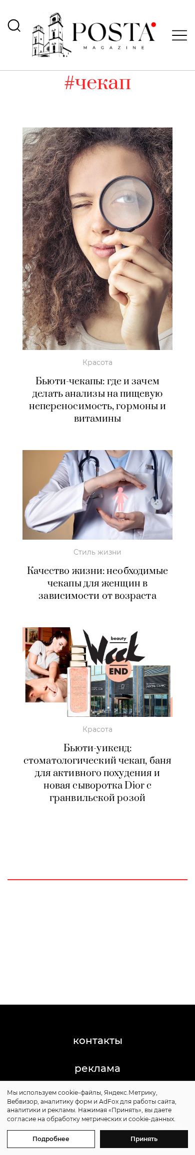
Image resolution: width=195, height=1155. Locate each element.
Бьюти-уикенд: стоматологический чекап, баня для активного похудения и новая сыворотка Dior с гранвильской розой (98, 773)
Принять (144, 1139)
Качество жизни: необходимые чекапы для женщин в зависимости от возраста (97, 583)
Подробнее (51, 1139)
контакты (97, 1040)
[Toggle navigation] (177, 35)
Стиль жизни (98, 552)
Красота (97, 362)
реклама (97, 1068)
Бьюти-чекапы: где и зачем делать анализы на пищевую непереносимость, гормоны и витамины (97, 400)
